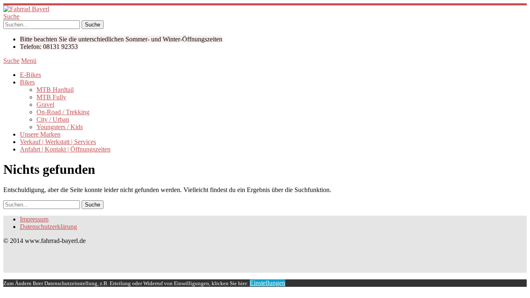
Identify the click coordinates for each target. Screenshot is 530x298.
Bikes (27, 82)
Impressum (34, 219)
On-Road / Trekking (62, 111)
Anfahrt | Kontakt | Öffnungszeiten (65, 149)
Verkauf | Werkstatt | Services (58, 141)
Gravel (45, 104)
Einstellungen (267, 282)
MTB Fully (51, 97)
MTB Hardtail (55, 89)
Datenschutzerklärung (48, 226)
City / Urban (52, 119)
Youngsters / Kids (59, 126)
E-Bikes (30, 74)
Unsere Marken (40, 134)
